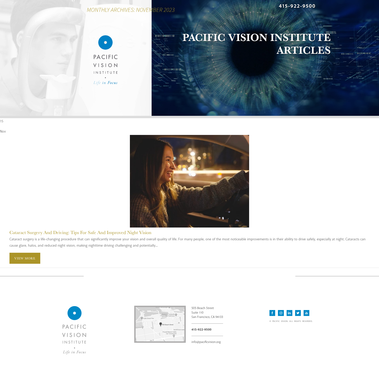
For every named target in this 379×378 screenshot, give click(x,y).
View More (24, 258)
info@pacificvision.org (206, 342)
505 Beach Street (207, 312)
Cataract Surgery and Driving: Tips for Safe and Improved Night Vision (80, 232)
